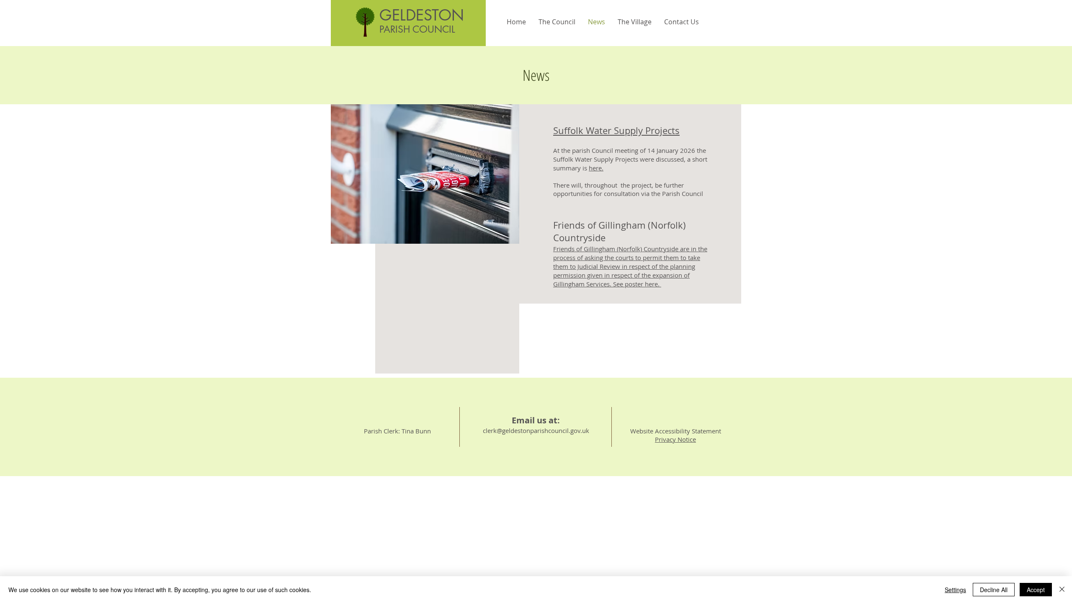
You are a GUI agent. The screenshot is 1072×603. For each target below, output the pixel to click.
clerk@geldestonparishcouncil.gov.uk (536, 430)
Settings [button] (955, 589)
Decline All (994, 589)
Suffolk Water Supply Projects (616, 130)
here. (596, 168)
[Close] (1062, 589)
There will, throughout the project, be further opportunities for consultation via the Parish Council (629, 189)
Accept (1036, 589)
